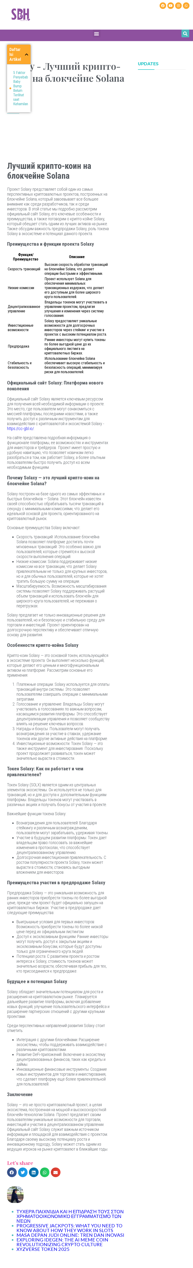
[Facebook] (163, 5)
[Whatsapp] (186, 5)
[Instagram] (178, 5)
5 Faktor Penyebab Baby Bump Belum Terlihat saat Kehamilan (20, 88)
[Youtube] (170, 5)
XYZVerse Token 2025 (43, 1249)
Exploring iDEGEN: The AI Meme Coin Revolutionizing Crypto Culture (62, 1242)
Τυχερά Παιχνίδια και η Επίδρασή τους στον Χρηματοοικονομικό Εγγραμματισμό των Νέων (70, 1216)
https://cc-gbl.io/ (20, 428)
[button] (97, 33)
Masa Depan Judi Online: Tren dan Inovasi (70, 1235)
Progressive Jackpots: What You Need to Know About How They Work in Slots (69, 1228)
